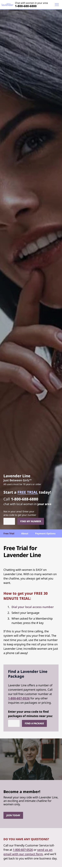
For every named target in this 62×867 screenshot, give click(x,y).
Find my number (30, 521)
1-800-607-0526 (19, 698)
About (24, 533)
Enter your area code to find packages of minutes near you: (30, 714)
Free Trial (8, 533)
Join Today (13, 815)
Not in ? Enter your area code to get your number (19, 513)
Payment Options (45, 533)
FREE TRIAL (27, 492)
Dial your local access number (33, 607)
